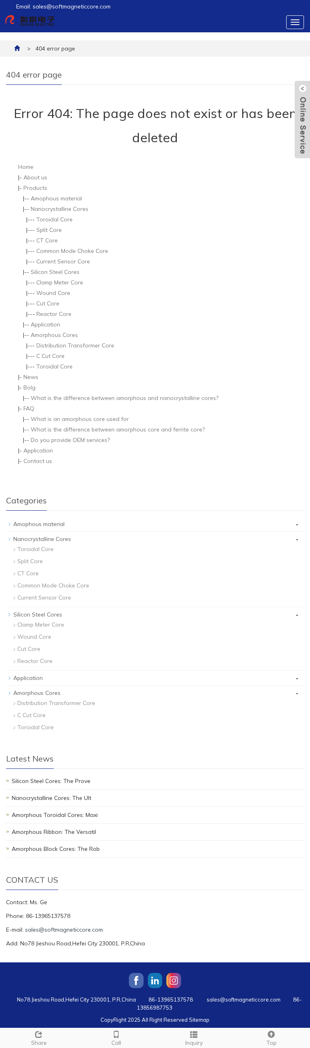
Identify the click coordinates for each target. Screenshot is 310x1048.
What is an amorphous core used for (80, 419)
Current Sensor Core (63, 261)
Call (116, 1042)
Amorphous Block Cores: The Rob (56, 848)
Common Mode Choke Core (72, 251)
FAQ (28, 408)
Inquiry (194, 1042)
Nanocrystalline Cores (59, 209)
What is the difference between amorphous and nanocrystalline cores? (124, 398)
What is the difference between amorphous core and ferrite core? (118, 429)
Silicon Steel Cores (55, 272)
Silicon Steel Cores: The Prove (51, 781)
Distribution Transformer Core (75, 345)
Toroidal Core (54, 219)
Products (35, 188)
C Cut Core (50, 356)
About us (35, 177)
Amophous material (56, 198)
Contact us (37, 461)
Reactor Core (53, 314)
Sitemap (199, 1019)
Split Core (49, 230)
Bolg (29, 387)
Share (39, 1042)
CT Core (47, 240)
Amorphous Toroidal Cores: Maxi (55, 815)
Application (45, 324)
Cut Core (47, 303)
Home (26, 166)
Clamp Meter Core (59, 282)
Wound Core (53, 293)
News (30, 377)
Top (271, 1042)
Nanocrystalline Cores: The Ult (51, 798)
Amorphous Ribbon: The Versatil (54, 831)
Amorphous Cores (54, 335)
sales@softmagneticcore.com (64, 929)
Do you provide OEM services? (70, 440)
